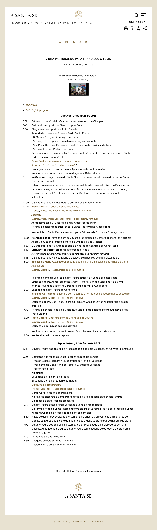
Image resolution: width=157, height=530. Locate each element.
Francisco (19, 23)
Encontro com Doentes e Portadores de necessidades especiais (80, 293)
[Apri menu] (143, 15)
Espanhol (36, 165)
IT (91, 42)
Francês (46, 165)
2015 (43, 23)
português (135, 22)
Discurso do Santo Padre (46, 384)
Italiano (62, 165)
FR (85, 42)
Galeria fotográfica (37, 110)
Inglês (54, 165)
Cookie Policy (79, 522)
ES (79, 42)
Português (71, 165)
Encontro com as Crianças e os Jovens (62, 317)
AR (60, 42)
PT (96, 42)
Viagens (34, 23)
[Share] (145, 29)
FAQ (53, 522)
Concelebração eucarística (55, 206)
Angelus (36, 214)
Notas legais (64, 522)
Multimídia (32, 104)
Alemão (35, 210)
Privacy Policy (96, 522)
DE (67, 42)
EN (73, 42)
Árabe (43, 210)
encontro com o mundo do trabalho (59, 161)
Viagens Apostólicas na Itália (69, 23)
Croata (50, 219)
